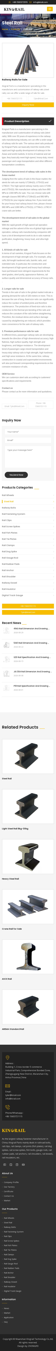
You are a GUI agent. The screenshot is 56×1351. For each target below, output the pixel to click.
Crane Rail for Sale (12, 928)
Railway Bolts (9, 507)
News (6, 1308)
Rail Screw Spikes (11, 526)
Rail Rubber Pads (11, 564)
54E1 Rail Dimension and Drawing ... (31, 643)
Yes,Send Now (16, 475)
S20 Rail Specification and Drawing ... (32, 657)
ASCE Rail (7, 978)
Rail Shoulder (9, 576)
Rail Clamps (8, 545)
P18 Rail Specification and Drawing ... (32, 686)
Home (5, 29)
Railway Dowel (9, 582)
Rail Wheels (8, 495)
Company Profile (11, 1182)
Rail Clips (7, 520)
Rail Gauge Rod (10, 557)
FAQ (6, 1322)
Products (15, 29)
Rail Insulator (9, 589)
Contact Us (9, 1196)
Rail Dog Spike (9, 551)
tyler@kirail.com (41, 98)
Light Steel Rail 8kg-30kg (15, 828)
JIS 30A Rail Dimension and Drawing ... (33, 671)
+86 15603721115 (14, 98)
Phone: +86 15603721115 (40, 404)
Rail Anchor (8, 570)
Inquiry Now (28, 104)
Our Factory (9, 1186)
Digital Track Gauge (12, 595)
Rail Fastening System (13, 514)
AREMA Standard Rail (13, 1029)
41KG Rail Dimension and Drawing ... (31, 628)
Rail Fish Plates (9, 532)
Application (9, 1317)
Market (7, 1200)
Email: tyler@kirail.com (14, 406)
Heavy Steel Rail (10, 878)
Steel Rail (9, 501)
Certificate (8, 1191)
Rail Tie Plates (9, 539)
